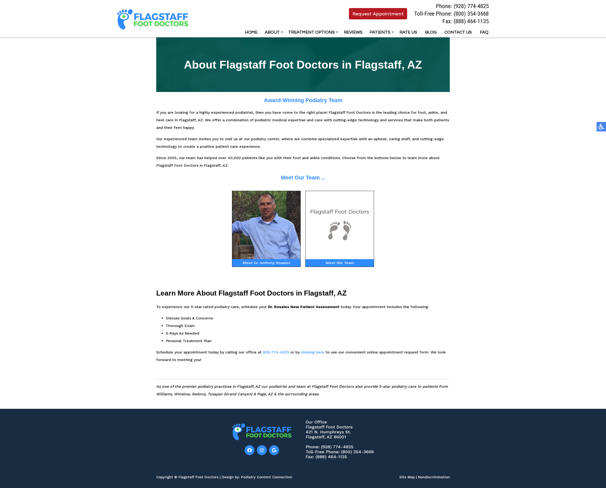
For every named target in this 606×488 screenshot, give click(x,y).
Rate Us (408, 32)
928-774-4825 (276, 352)
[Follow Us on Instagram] (262, 450)
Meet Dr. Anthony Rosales (266, 263)
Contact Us (458, 32)
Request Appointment (378, 14)
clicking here (312, 352)
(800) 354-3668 (471, 13)
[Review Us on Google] (274, 450)
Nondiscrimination (434, 477)
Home (251, 32)
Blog (431, 32)
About (272, 32)
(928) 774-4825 (471, 6)
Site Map (407, 477)
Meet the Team (339, 263)
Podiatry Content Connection (266, 477)
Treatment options (311, 32)
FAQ (484, 32)
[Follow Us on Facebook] (249, 450)
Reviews (353, 32)
